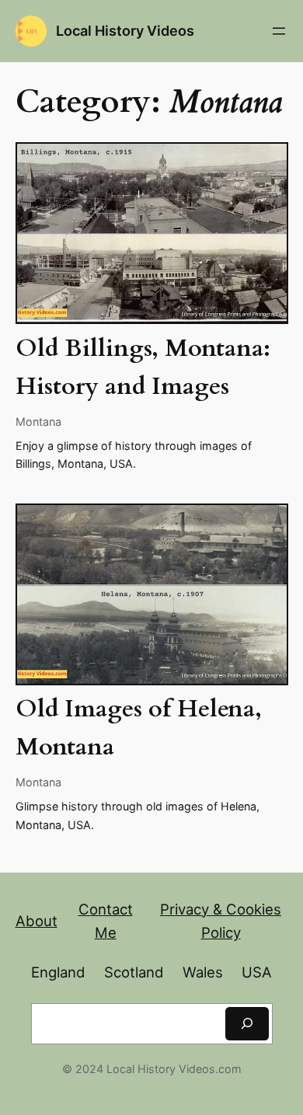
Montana (38, 421)
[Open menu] (279, 31)
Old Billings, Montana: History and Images (143, 367)
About (36, 920)
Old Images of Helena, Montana (139, 728)
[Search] (247, 1023)
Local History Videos (125, 30)
